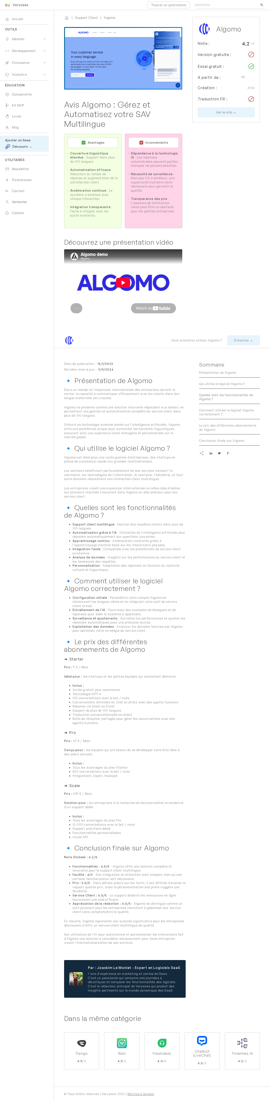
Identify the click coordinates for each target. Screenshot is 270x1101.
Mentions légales (141, 1094)
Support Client (86, 17)
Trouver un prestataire (168, 5)
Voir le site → (226, 112)
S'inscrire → (243, 340)
